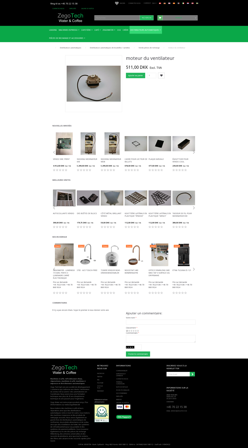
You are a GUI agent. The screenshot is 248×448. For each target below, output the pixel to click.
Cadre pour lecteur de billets (136, 160)
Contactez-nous (58, 8)
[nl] (188, 3)
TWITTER (99, 377)
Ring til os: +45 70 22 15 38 (64, 3)
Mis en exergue (59, 237)
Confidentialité (121, 371)
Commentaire (132, 333)
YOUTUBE (100, 383)
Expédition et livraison (121, 375)
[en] (169, 3)
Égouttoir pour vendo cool (180, 160)
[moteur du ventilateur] (94, 84)
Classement (131, 327)
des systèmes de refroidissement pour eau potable (69, 425)
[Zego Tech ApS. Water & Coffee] (70, 17)
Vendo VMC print (61, 159)
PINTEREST (100, 391)
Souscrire (192, 374)
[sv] (197, 3)
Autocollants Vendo (63, 213)
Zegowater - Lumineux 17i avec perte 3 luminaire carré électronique (64, 274)
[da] (160, 3)
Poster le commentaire (138, 354)
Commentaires (59, 303)
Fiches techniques (122, 390)
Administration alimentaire (100, 400)
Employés (72, 8)
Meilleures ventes (61, 180)
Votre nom (130, 317)
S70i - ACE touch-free (87, 270)
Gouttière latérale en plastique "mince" (160, 214)
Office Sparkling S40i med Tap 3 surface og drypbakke (159, 273)
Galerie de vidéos (87, 8)
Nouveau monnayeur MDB (111, 160)
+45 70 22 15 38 (176, 407)
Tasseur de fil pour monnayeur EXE (182, 214)
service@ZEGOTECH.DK (179, 411)
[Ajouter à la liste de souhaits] (161, 75)
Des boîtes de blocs (87, 213)
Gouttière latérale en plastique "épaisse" (136, 214)
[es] (174, 3)
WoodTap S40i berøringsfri (131, 271)
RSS (98, 380)
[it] (183, 3)
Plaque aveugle (156, 159)
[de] (164, 3)
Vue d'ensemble (121, 393)
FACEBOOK (100, 373)
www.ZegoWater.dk (72, 405)
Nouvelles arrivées (61, 125)
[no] (192, 3)
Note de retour (122, 387)
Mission (119, 399)
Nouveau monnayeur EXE (87, 160)
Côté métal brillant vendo (111, 214)
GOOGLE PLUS (100, 387)
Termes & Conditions (120, 383)
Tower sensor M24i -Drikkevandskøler (111, 271)
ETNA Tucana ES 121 (181, 270)
